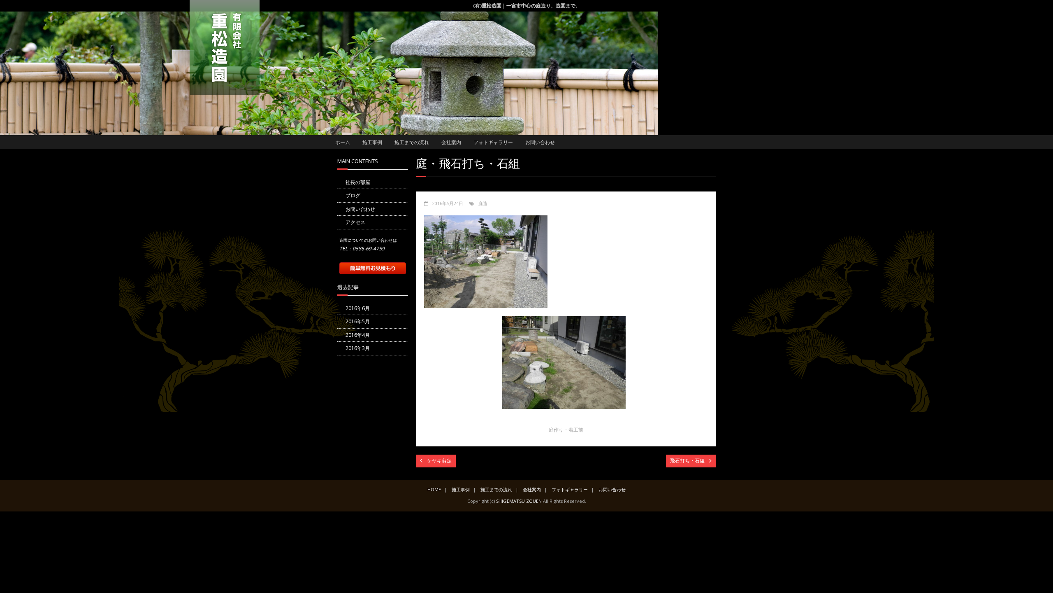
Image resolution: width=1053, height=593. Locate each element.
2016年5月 (358, 321)
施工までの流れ (411, 142)
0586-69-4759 (369, 248)
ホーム (342, 142)
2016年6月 (358, 308)
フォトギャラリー (493, 142)
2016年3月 (358, 348)
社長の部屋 (358, 182)
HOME (434, 489)
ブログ (353, 195)
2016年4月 (358, 335)
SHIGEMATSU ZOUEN (519, 501)
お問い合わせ (540, 142)
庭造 (482, 203)
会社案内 (451, 142)
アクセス (355, 222)
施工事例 (372, 142)
